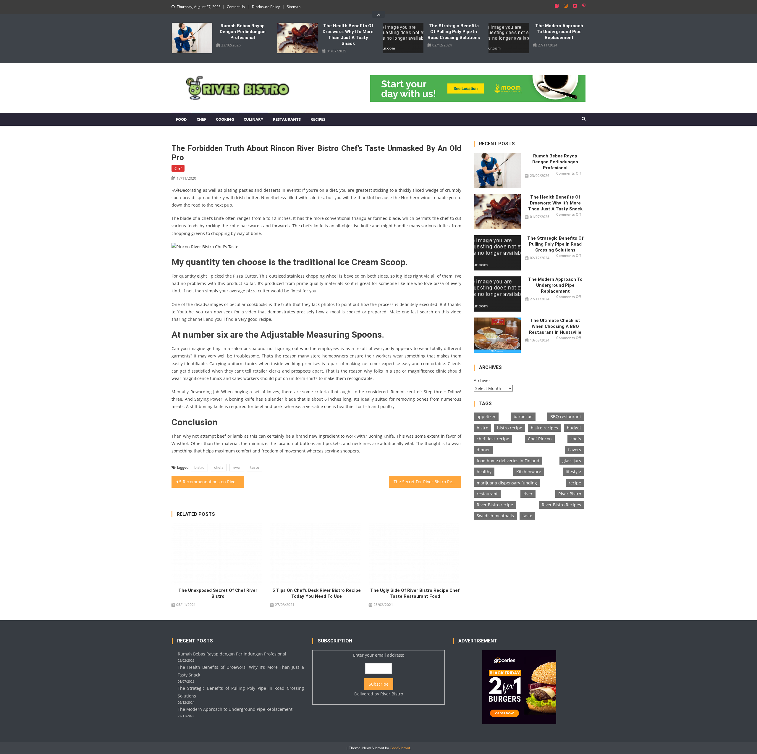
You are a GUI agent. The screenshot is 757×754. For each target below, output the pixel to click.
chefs (218, 467)
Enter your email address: (378, 674)
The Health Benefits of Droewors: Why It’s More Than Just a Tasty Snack (348, 34)
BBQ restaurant (565, 416)
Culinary (253, 119)
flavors (574, 449)
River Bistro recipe (495, 505)
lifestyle (573, 471)
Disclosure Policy (266, 6)
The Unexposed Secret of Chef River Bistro (217, 593)
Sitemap (293, 6)
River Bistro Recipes (561, 505)
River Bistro (569, 494)
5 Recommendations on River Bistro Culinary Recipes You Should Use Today (211, 481)
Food (181, 119)
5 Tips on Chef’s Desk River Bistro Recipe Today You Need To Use (316, 593)
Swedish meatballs (495, 515)
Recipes (317, 119)
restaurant (487, 494)
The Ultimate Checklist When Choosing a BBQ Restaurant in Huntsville (555, 326)
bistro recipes (544, 428)
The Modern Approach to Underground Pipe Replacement (559, 31)
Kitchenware (528, 471)
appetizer (486, 416)
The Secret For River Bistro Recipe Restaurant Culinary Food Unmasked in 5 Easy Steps (427, 481)
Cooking (225, 119)
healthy (484, 471)
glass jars (571, 460)
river (237, 467)
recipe (575, 483)
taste (254, 467)
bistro (199, 467)
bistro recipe (509, 428)
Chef (201, 119)
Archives (482, 380)
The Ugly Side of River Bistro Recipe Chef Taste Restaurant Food (415, 593)
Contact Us (236, 6)
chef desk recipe (493, 439)
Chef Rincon (540, 439)
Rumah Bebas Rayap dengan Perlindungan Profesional (243, 31)
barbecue (523, 416)
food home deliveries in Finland (508, 460)
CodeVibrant (400, 747)
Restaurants (287, 119)
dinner (483, 449)
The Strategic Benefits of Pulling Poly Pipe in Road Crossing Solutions (454, 31)
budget (574, 428)
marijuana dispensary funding (507, 483)
